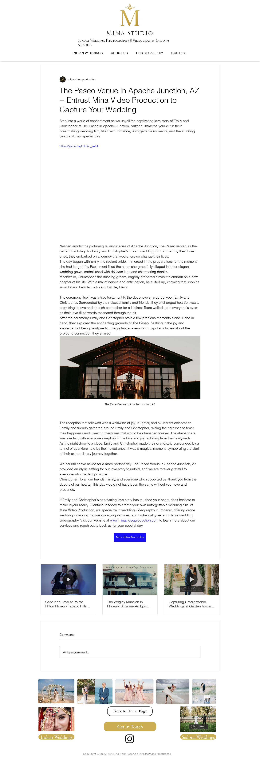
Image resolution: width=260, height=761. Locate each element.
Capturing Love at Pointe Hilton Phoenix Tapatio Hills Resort (66, 604)
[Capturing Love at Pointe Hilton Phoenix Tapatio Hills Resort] (68, 579)
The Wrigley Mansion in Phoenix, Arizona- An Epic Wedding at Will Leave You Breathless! (127, 604)
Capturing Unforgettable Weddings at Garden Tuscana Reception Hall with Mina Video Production (192, 604)
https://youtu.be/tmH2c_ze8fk (79, 146)
